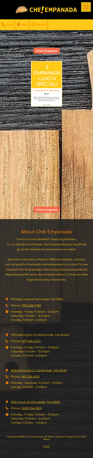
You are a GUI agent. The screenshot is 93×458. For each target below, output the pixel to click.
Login (46, 446)
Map (24, 25)
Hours (41, 25)
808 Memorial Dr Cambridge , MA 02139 (39, 370)
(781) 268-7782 (31, 305)
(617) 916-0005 (31, 341)
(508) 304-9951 (31, 408)
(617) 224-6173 (30, 376)
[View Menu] (86, 7)
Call (9, 25)
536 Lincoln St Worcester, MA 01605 (35, 402)
